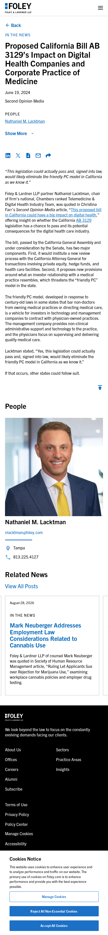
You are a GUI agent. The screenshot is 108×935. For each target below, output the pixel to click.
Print (28, 155)
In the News (18, 34)
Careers (11, 769)
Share (48, 155)
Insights (62, 769)
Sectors (62, 749)
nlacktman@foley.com (24, 532)
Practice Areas (68, 759)
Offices (11, 759)
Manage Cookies (54, 896)
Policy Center (16, 824)
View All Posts (21, 585)
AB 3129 (83, 220)
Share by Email (38, 155)
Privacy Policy (17, 814)
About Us (13, 749)
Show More (16, 133)
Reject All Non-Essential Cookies (53, 911)
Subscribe (13, 788)
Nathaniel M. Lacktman (25, 120)
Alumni (11, 779)
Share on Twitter (18, 155)
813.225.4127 (25, 556)
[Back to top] (100, 388)
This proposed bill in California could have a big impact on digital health (53, 212)
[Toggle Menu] (100, 8)
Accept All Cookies (53, 925)
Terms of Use (16, 804)
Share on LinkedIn (8, 155)
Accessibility (15, 843)
